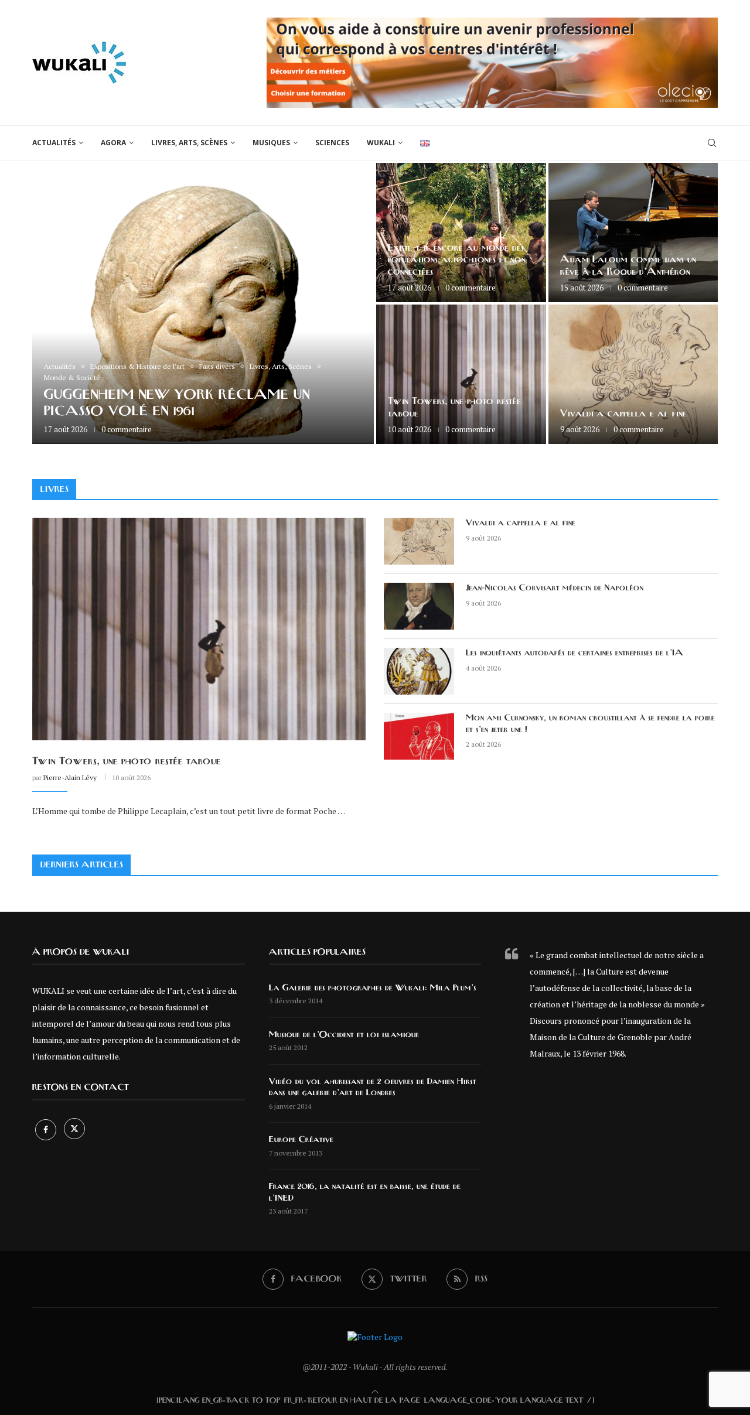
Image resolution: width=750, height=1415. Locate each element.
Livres (54, 490)
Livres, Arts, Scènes (189, 143)
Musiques (271, 143)
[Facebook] (46, 1129)
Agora (113, 143)
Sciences (332, 143)
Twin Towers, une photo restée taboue (126, 761)
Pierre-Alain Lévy (70, 777)
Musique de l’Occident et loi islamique (344, 1035)
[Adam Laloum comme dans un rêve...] (633, 232)
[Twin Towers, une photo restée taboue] (461, 374)
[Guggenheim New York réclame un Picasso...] (203, 303)
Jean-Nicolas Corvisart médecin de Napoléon (554, 588)
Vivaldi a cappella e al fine (623, 413)
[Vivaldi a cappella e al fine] (633, 374)
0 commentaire (126, 429)
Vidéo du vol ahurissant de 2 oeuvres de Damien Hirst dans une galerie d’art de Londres (372, 1088)
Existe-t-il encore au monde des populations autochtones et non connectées (457, 260)
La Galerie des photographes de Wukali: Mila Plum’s (372, 988)
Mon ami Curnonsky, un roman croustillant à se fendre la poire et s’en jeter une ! (590, 724)
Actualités (54, 143)
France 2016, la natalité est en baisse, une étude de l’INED (365, 1192)
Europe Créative (301, 1140)
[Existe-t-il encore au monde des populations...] (461, 232)
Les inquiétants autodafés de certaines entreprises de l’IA (575, 653)
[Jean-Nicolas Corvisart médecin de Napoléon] (419, 606)
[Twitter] (74, 1129)
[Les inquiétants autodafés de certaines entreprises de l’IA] (419, 671)
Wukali (381, 143)
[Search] (712, 143)
